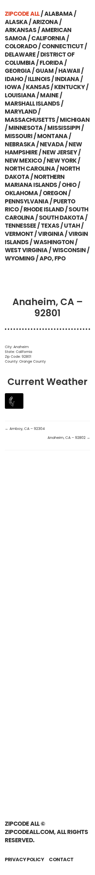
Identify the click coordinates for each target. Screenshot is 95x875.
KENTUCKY (69, 87)
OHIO (69, 185)
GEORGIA (18, 71)
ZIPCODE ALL (22, 14)
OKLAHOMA (21, 193)
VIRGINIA (51, 234)
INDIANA (67, 79)
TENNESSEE (20, 226)
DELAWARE (20, 54)
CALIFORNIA (48, 38)
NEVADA (52, 144)
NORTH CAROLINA (30, 169)
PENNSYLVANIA (26, 201)
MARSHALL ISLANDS (32, 104)
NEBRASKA (20, 144)
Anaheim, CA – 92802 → (69, 437)
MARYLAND (21, 112)
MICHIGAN (75, 120)
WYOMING (20, 258)
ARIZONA (45, 22)
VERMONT (19, 234)
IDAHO (14, 79)
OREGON (55, 193)
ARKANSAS (20, 30)
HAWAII (69, 71)
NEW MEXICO (23, 161)
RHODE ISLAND (44, 209)
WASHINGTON (53, 242)
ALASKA (16, 22)
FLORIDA (51, 63)
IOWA (13, 87)
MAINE (49, 95)
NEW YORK (62, 161)
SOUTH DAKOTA (61, 218)
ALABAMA (58, 14)
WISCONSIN (69, 250)
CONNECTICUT (63, 46)
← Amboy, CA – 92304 (25, 428)
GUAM (45, 71)
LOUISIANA (20, 95)
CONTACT (61, 859)
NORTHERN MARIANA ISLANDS (35, 181)
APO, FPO (52, 258)
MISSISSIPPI (64, 128)
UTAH (72, 226)
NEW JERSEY (59, 152)
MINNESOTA (26, 128)
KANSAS (38, 87)
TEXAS (50, 226)
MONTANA (52, 136)
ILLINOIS (39, 79)
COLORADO (21, 46)
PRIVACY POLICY (24, 859)
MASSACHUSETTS (30, 120)
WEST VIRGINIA (26, 250)
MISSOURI (18, 136)
